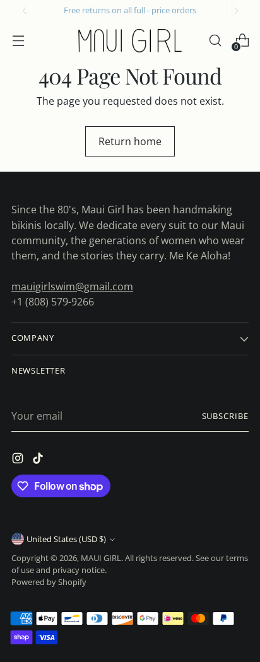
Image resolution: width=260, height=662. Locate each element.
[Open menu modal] (18, 41)
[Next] (236, 10)
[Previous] (24, 10)
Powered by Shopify (48, 582)
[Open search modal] (215, 41)
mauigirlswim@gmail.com (72, 286)
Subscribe (225, 416)
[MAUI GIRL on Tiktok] (39, 460)
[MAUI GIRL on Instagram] (19, 460)
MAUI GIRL (101, 558)
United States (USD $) (66, 539)
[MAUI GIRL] (130, 40)
